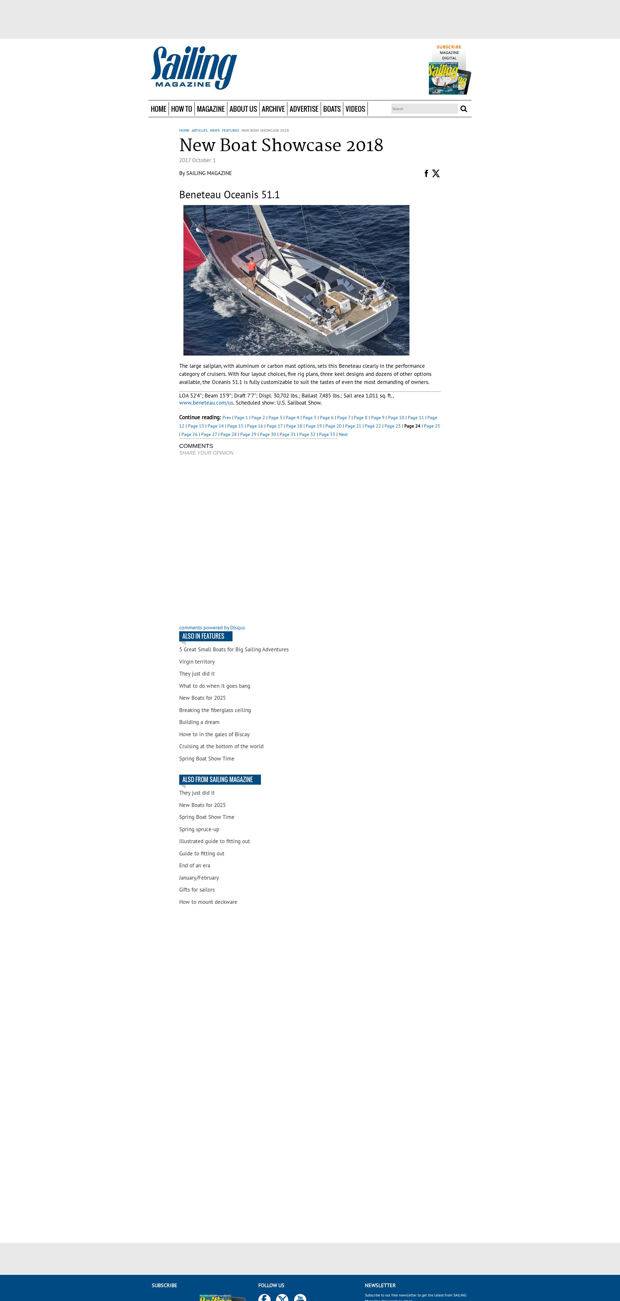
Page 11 (416, 417)
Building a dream (199, 722)
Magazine (211, 109)
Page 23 (393, 426)
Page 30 (268, 434)
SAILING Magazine (209, 173)
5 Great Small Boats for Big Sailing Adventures (234, 649)
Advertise (304, 109)
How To (181, 109)
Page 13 (196, 426)
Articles (199, 130)
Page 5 (309, 417)
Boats (332, 109)
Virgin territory (197, 661)
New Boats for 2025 (202, 697)
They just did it (197, 673)
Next (343, 434)
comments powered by (212, 627)
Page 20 (334, 426)
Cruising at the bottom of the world (221, 746)
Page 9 (378, 417)
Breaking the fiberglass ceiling (215, 710)
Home (158, 109)
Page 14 (216, 426)
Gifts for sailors (197, 889)
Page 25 (432, 426)
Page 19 (314, 426)
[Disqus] (258, 541)
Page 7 (343, 417)
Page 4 (292, 417)
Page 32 (307, 434)
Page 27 (209, 434)
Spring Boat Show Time (206, 758)
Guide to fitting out (201, 853)
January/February (199, 877)
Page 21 (353, 426)
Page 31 (288, 434)
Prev (226, 417)
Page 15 (235, 426)
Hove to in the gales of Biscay (214, 734)
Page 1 (241, 417)
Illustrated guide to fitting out (214, 841)
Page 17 (275, 426)
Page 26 (189, 434)
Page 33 (327, 434)
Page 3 (275, 417)
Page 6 (327, 417)
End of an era (194, 865)
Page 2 (258, 417)
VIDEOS (355, 109)
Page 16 (255, 426)
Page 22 (373, 426)
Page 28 (229, 434)
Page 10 (396, 417)
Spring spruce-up (199, 829)
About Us (243, 109)
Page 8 (360, 417)
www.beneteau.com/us (206, 402)
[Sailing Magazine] (193, 68)
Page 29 (248, 434)
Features (230, 130)
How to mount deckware (208, 901)
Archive (273, 109)
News (215, 130)
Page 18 (294, 426)
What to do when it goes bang (214, 685)
